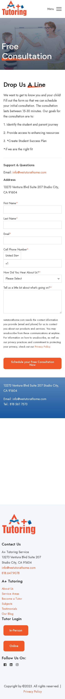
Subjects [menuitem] (7, 604)
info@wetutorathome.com (29, 172)
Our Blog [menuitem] (7, 614)
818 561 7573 (18, 404)
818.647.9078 (11, 573)
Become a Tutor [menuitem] (12, 599)
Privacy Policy (32, 691)
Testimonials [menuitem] (9, 609)
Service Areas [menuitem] (10, 594)
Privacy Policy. (43, 347)
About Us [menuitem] (7, 589)
